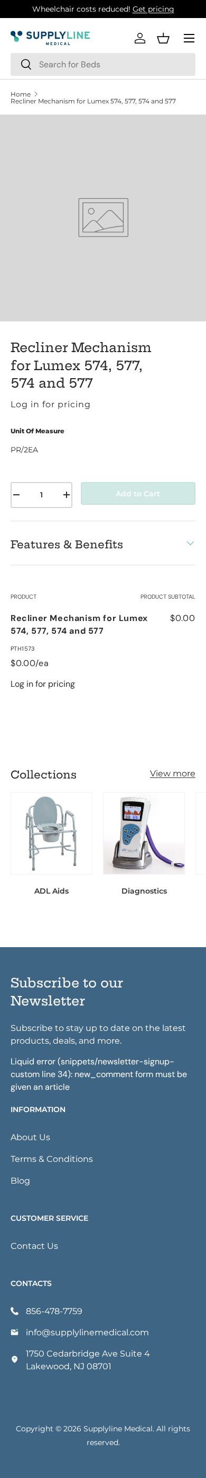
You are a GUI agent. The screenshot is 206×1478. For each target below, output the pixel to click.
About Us (30, 1136)
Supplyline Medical (118, 1428)
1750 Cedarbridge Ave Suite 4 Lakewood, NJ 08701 (88, 1359)
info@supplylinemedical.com (87, 1331)
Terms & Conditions (52, 1158)
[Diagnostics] (144, 833)
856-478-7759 (54, 1310)
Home (21, 94)
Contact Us (34, 1245)
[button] (163, 38)
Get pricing (153, 9)
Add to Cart (138, 493)
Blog (20, 1180)
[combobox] (103, 64)
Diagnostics (144, 891)
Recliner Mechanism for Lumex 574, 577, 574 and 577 (93, 101)
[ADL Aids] (51, 833)
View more (172, 773)
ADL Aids (51, 891)
